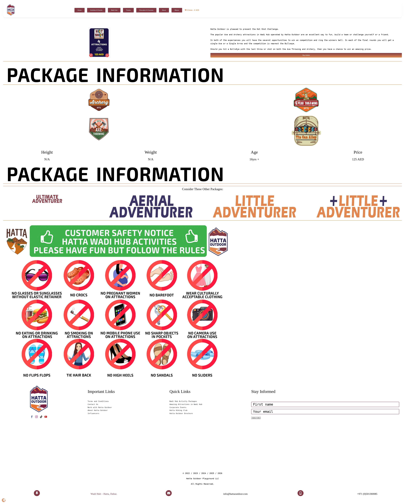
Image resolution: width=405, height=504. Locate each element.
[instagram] (36, 416)
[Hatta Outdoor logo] (10, 4)
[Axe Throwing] (99, 116)
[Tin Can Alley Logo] (306, 116)
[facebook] (32, 416)
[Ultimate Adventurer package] (47, 195)
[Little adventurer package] (254, 195)
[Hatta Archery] (99, 88)
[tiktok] (41, 416)
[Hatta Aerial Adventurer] (151, 195)
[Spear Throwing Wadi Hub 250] (306, 88)
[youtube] (46, 416)
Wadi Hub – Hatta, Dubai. (104, 493)
